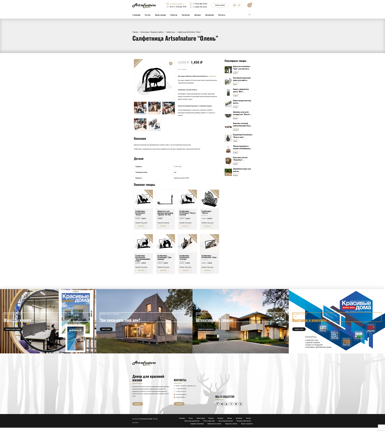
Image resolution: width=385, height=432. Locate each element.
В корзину (163, 226)
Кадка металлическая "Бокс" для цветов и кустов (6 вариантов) (241, 67)
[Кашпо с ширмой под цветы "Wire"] (228, 92)
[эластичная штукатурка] (240, 321)
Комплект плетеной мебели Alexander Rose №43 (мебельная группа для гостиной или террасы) (242, 124)
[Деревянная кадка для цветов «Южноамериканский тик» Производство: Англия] (228, 172)
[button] (171, 62)
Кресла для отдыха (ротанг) (192, 421)
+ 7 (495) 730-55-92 (200, 7)
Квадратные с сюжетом (231, 424)
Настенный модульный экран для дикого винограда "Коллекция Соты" (242, 79)
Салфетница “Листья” (206, 212)
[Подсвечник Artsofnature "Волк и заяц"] (228, 138)
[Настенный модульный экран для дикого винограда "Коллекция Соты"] (228, 81)
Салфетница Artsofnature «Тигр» (209, 256)
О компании (136, 15)
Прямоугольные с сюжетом (214, 424)
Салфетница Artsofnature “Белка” (140, 213)
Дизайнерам (209, 15)
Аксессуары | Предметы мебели (152, 32)
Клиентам (173, 15)
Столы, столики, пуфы (209, 421)
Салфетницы (170, 32)
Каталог (147, 15)
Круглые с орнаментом (247, 424)
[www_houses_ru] (48, 321)
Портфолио (186, 15)
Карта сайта (135, 422)
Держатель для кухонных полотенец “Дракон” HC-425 (165, 213)
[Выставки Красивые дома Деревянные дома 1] (337, 321)
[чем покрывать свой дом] (144, 321)
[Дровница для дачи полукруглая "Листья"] (228, 115)
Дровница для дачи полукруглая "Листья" (241, 113)
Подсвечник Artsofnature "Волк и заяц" (242, 135)
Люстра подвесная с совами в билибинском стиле (241, 147)
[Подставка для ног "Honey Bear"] (228, 161)
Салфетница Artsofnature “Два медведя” (164, 257)
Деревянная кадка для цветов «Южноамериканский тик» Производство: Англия (242, 169)
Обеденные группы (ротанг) (244, 421)
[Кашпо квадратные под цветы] (228, 104)
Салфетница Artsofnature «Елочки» (184, 257)
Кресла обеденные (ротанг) (226, 421)
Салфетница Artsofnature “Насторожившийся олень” (142, 258)
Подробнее (141, 226)
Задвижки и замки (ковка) (197, 424)
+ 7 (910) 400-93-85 (200, 4)
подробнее (212, 76)
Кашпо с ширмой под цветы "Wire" (241, 90)
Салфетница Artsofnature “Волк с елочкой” (187, 213)
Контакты (221, 15)
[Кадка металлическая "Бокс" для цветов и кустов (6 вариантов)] (228, 69)
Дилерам (197, 15)
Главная (135, 32)
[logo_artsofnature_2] (144, 363)
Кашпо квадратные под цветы (242, 101)
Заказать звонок (220, 5)
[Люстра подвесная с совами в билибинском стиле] (228, 149)
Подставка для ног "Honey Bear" (240, 158)
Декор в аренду (160, 15)
